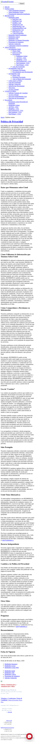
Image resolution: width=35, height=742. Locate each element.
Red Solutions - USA (22, 63)
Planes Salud (16, 51)
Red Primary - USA (22, 65)
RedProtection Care (18, 26)
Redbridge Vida (13, 38)
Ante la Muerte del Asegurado (21, 79)
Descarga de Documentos (16, 98)
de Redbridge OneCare (16, 68)
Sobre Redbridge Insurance (17, 10)
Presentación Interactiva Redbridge (19, 14)
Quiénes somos (9, 9)
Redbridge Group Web (12, 667)
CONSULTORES (10, 91)
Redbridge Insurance (11, 664)
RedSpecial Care (17, 24)
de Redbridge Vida (14, 74)
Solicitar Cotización (15, 44)
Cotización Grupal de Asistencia (18, 45)
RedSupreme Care (18, 30)
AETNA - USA (21, 58)
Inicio (2, 117)
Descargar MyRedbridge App (18, 96)
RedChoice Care (17, 31)
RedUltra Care (16, 19)
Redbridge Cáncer (14, 37)
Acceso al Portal (14, 89)
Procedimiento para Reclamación (22, 72)
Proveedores (16, 54)
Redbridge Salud (14, 17)
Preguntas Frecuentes (18, 70)
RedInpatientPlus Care (19, 28)
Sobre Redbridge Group (16, 12)
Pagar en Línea (17, 52)
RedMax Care (16, 23)
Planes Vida (16, 75)
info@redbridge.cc (8, 540)
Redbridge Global (21, 56)
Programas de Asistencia (16, 42)
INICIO (7, 7)
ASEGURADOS (10, 47)
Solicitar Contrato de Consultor (18, 93)
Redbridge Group (10, 666)
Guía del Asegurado (18, 66)
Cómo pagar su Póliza (15, 81)
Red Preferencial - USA (23, 61)
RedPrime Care (17, 21)
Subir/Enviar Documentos (16, 86)
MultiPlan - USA (21, 59)
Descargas (12, 88)
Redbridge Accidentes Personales (19, 40)
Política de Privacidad (12, 121)
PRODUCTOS (9, 16)
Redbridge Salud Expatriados (18, 35)
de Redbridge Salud (15, 49)
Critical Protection (18, 33)
